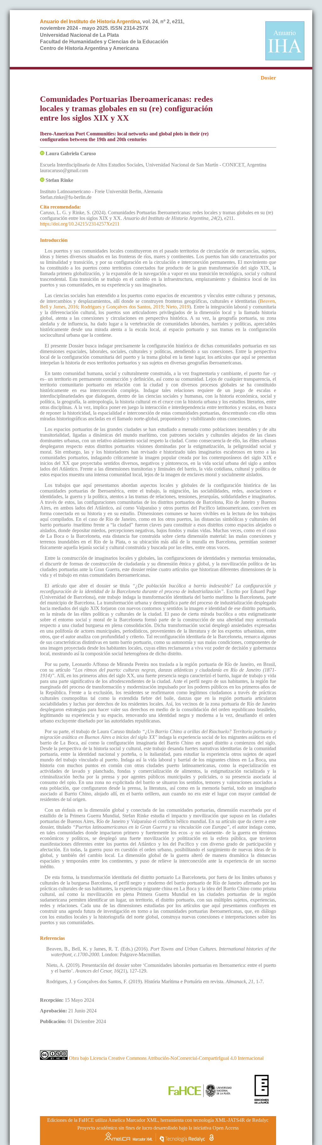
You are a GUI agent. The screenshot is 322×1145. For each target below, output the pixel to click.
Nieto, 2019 (177, 306)
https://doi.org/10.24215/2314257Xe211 (79, 223)
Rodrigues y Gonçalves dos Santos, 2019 (122, 306)
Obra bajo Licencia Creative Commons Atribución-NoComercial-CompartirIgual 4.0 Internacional (166, 1058)
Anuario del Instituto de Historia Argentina (90, 21)
